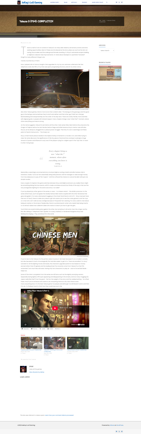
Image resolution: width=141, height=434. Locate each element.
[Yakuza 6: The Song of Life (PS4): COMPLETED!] (54, 343)
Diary (103, 20)
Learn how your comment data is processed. (59, 415)
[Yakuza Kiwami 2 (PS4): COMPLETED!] (31, 343)
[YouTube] (116, 2)
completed (25, 359)
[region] (110, 73)
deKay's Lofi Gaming (32, 2)
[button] (110, 73)
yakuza (34, 359)
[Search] (107, 2)
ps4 (30, 359)
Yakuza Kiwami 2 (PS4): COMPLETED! (31, 350)
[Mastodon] (122, 2)
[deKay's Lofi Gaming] (18, 2)
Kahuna (112, 425)
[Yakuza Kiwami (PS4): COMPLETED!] (77, 343)
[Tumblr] (119, 2)
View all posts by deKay (36, 372)
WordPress (119, 425)
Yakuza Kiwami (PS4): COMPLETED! (77, 350)
